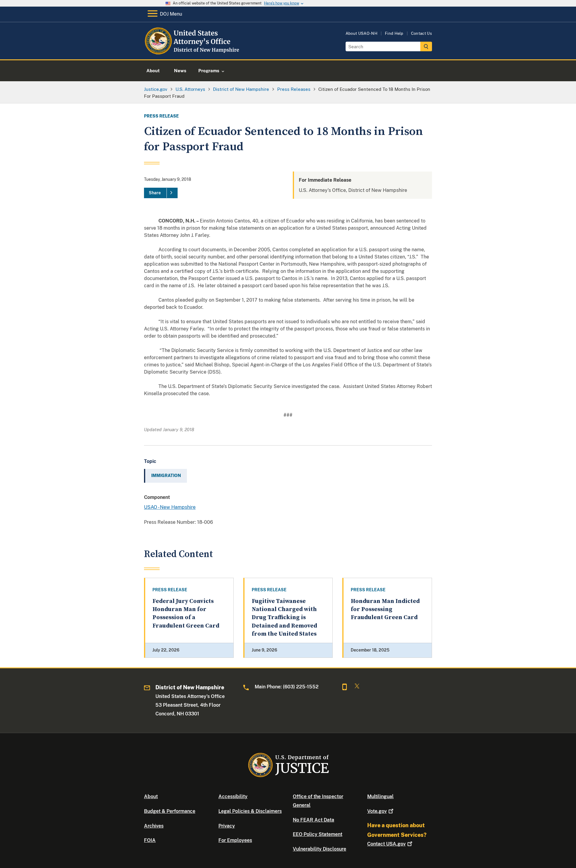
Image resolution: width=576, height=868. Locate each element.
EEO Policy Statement (317, 834)
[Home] (193, 52)
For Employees (235, 840)
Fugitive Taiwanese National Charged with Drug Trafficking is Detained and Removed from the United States (284, 618)
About (151, 796)
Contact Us (421, 33)
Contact (386, 844)
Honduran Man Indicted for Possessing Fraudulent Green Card (385, 610)
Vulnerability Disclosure (319, 849)
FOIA (150, 840)
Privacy (226, 826)
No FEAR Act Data (313, 820)
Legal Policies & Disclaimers (250, 811)
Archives (154, 826)
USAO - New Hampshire (170, 507)
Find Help (394, 33)
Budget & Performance (169, 811)
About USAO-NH (361, 33)
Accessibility (233, 796)
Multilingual (380, 796)
